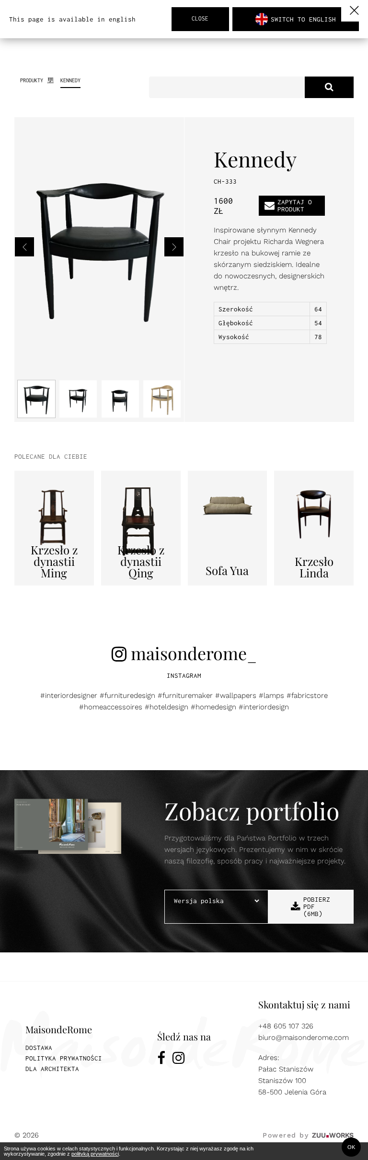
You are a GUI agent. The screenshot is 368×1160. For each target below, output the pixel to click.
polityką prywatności (95, 1154)
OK (351, 1147)
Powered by (308, 1135)
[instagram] (178, 1059)
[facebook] (161, 1059)
